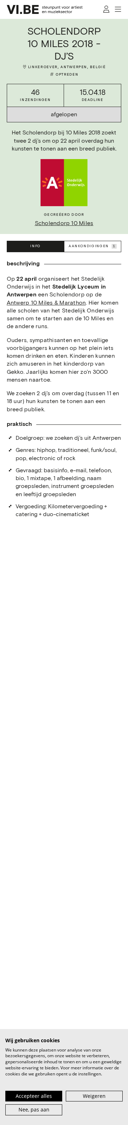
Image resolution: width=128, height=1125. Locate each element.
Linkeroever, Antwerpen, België (67, 67)
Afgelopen (64, 114)
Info (35, 246)
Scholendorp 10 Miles (64, 223)
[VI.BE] (45, 9)
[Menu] (118, 9)
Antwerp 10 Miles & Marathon (46, 303)
